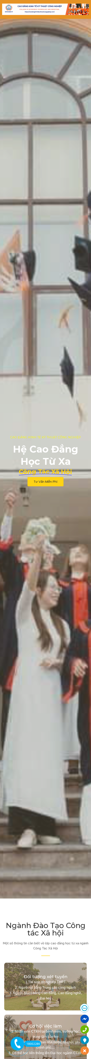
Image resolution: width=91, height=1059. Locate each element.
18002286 (33, 1044)
